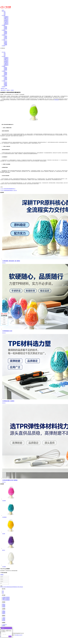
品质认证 (3, 613)
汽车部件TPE (6, 23)
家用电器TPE (6, 24)
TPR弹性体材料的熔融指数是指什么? (7, 188)
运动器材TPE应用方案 (5, 598)
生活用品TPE (6, 16)
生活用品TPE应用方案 (5, 597)
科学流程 (5, 29)
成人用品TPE (6, 21)
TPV (5, 13)
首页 (3, 10)
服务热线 (2, 88)
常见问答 (5, 79)
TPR (4, 53)
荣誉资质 (5, 43)
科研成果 (5, 27)
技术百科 (3, 619)
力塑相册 (5, 44)
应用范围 (3, 611)
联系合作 (3, 45)
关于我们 (3, 39)
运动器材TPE (6, 17)
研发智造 (3, 25)
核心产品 (3, 11)
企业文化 (5, 41)
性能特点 (3, 610)
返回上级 (2, 90)
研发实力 (5, 26)
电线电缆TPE (6, 20)
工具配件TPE (6, 22)
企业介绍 (5, 40)
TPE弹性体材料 (56, 99)
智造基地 (5, 28)
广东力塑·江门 (4, 624)
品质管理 (3, 30)
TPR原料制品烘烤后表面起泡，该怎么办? (8, 190)
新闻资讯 (8, 90)
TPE (3, 590)
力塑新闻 (3, 617)
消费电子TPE (6, 18)
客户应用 (3, 15)
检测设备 (3, 612)
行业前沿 (12, 90)
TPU (5, 14)
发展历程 (5, 42)
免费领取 (2, 574)
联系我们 (3, 625)
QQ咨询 (5, 88)
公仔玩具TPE (6, 19)
